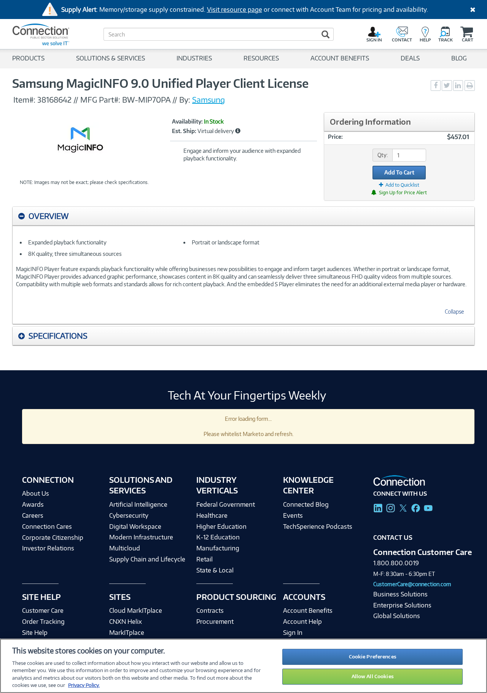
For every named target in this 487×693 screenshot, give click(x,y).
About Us (35, 493)
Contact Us (392, 537)
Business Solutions (400, 594)
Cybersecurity (128, 515)
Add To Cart (399, 172)
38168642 (54, 100)
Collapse (454, 311)
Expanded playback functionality (67, 242)
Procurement (215, 621)
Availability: (187, 122)
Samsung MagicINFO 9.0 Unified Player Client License (160, 83)
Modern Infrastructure (141, 537)
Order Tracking (43, 621)
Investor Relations (48, 548)
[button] (237, 130)
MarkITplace (126, 632)
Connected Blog (306, 504)
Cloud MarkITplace (135, 610)
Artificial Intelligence (138, 504)
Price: (335, 136)
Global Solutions (396, 616)
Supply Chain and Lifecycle (147, 559)
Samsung (208, 100)
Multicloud (124, 548)
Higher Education (221, 526)
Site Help (35, 632)
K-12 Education (218, 537)
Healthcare (212, 515)
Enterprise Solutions (402, 605)
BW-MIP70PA (146, 100)
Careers (32, 515)
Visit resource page (234, 9)
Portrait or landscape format (225, 242)
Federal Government (225, 504)
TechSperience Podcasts (317, 526)
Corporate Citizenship (52, 537)
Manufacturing (217, 548)
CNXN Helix (125, 621)
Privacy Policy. (84, 685)
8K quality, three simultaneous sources (75, 254)
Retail (204, 559)
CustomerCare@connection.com (412, 584)
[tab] (243, 216)
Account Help (302, 621)
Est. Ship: (184, 131)
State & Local (215, 570)
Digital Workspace (135, 526)
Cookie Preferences (372, 656)
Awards (33, 504)
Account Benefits (308, 610)
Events (293, 515)
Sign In (292, 632)
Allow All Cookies (373, 676)
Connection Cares (47, 526)
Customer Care (43, 610)
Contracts (210, 610)
